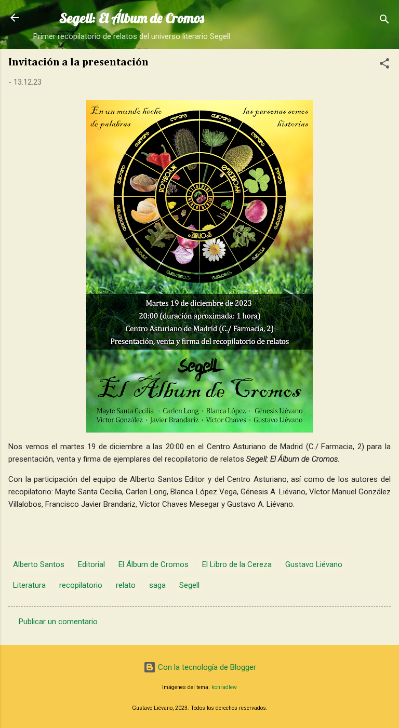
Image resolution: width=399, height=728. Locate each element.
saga (157, 585)
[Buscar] (384, 21)
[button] (384, 65)
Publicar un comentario (58, 621)
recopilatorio (80, 585)
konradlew (224, 687)
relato (126, 585)
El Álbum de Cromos (153, 564)
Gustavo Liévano (313, 564)
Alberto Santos (38, 564)
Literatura (29, 585)
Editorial (91, 564)
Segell (189, 585)
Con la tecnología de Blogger (206, 667)
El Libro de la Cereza (237, 564)
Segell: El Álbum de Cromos (131, 17)
